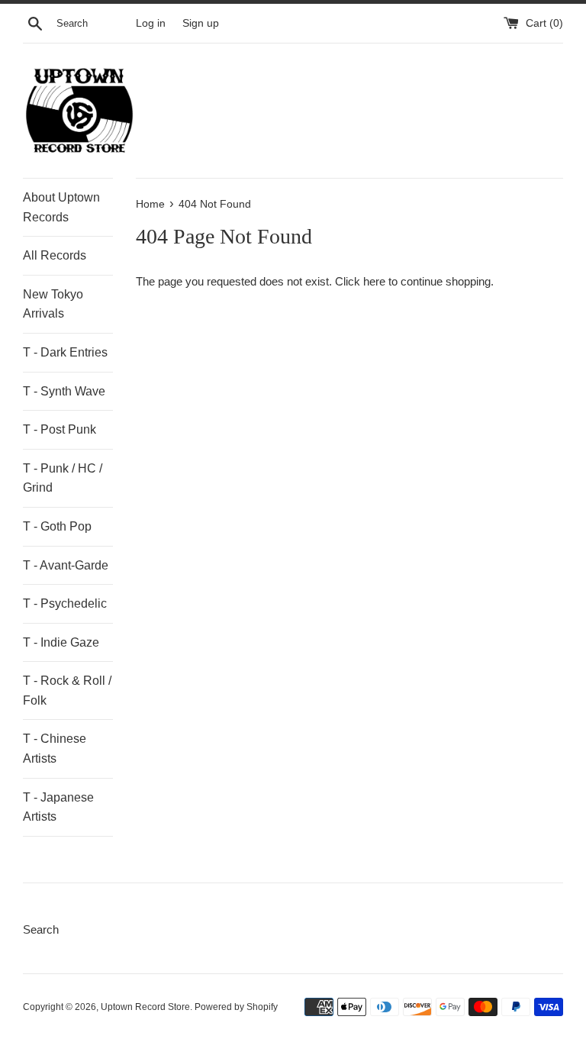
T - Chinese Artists (54, 748)
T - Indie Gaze (61, 642)
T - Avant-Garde (65, 565)
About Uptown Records (61, 207)
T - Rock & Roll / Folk (67, 690)
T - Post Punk (59, 429)
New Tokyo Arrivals (53, 304)
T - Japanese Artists (58, 807)
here (374, 281)
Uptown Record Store (145, 1007)
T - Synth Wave (64, 391)
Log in (151, 23)
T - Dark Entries (65, 352)
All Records (54, 255)
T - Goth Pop (57, 526)
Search (41, 929)
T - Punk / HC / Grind (62, 478)
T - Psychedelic (65, 603)
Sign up (200, 23)
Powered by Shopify (236, 1007)
